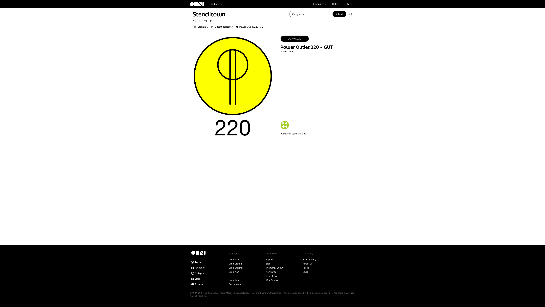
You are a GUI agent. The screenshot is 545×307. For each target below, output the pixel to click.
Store (349, 4)
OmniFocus (235, 259)
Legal (306, 271)
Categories (298, 14)
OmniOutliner (236, 267)
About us (308, 263)
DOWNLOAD (294, 38)
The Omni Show (274, 267)
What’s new (272, 280)
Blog (268, 263)
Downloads (235, 284)
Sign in (196, 20)
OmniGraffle (235, 263)
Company (318, 4)
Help (335, 4)
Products (215, 4)
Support (270, 259)
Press (306, 267)
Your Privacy (309, 259)
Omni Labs (234, 280)
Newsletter (271, 271)
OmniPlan (234, 271)
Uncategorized (223, 26)
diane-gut (300, 133)
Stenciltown (209, 14)
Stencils (202, 26)
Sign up (208, 20)
